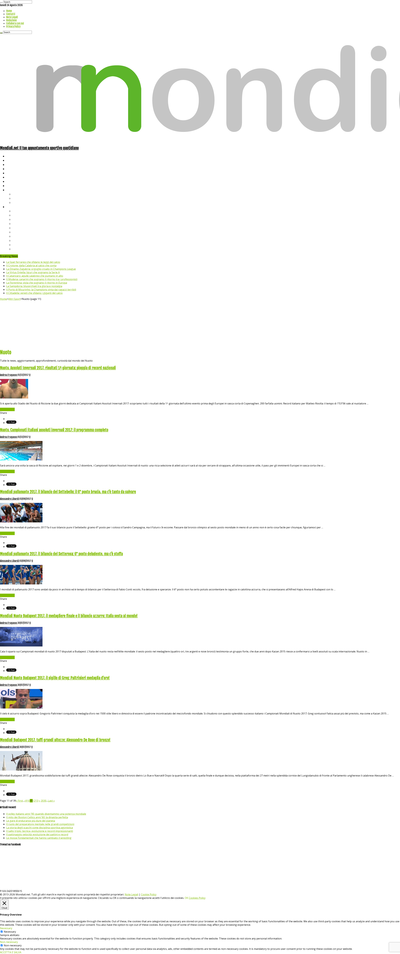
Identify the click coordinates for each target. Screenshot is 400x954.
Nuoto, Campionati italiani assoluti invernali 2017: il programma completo (54, 430)
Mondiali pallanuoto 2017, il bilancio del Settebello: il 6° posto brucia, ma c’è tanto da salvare (68, 491)
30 (45, 800)
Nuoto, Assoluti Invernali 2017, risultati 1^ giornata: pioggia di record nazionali (58, 368)
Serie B (17, 215)
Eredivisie (18, 236)
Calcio (10, 185)
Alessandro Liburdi (9, 498)
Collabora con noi (15, 23)
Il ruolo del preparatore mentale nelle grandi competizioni (40, 824)
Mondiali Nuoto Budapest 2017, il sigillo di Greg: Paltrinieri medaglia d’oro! (55, 678)
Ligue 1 (17, 232)
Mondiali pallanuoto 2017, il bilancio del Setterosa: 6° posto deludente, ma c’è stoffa (61, 553)
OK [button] (186, 898)
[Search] (1, 2)
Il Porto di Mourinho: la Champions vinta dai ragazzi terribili (41, 289)
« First (19, 800)
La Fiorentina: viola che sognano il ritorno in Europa (36, 282)
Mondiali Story (16, 177)
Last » (51, 800)
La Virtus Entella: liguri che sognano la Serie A (33, 272)
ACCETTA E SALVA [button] (10, 952)
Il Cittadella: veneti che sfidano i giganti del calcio (34, 293)
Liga (15, 223)
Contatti (10, 13)
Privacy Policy (13, 26)
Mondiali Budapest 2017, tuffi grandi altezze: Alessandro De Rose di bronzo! (55, 740)
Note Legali (12, 17)
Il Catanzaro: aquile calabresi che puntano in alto (34, 276)
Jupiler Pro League (24, 249)
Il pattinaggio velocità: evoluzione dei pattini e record (37, 834)
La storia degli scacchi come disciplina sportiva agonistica (39, 827)
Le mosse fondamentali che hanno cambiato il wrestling (38, 838)
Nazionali (12, 169)
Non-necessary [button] (9, 942)
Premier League (22, 219)
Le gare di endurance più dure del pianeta (30, 820)
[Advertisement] (200, 324)
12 (34, 800)
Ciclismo (11, 160)
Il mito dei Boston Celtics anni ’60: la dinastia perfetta (37, 817)
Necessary (10, 931)
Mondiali (11, 173)
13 (36, 800)
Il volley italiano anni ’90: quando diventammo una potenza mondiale (46, 814)
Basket (17, 202)
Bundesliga (19, 228)
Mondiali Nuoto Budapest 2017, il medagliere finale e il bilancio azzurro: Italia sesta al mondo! (69, 615)
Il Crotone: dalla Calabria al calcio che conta (31, 265)
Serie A (17, 211)
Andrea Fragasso (9, 374)
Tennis (16, 198)
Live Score (13, 190)
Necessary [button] (6, 928)
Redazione (11, 20)
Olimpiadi (12, 181)
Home (9, 10)
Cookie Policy (148, 894)
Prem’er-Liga (21, 245)
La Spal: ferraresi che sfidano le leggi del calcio (33, 262)
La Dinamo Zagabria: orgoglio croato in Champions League (41, 269)
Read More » (7, 409)
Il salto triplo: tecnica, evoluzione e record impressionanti (39, 831)
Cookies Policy (197, 898)
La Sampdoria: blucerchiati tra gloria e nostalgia (34, 286)
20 (42, 800)
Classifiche (13, 207)
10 (28, 800)
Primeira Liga (21, 240)
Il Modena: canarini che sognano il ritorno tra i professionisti (41, 279)
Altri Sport (13, 164)
